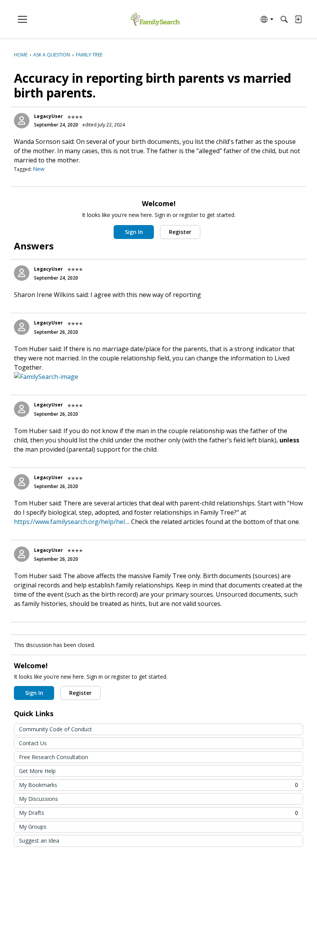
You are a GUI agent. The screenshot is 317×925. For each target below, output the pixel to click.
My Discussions (38, 798)
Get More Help (37, 771)
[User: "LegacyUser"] (21, 120)
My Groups (32, 826)
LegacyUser (48, 116)
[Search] (284, 19)
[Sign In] (298, 19)
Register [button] (180, 232)
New (38, 168)
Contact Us (33, 743)
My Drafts (158, 812)
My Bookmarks (158, 784)
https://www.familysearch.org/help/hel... (71, 521)
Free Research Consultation (53, 757)
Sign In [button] (134, 232)
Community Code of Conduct (55, 729)
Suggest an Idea (39, 840)
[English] (155, 19)
